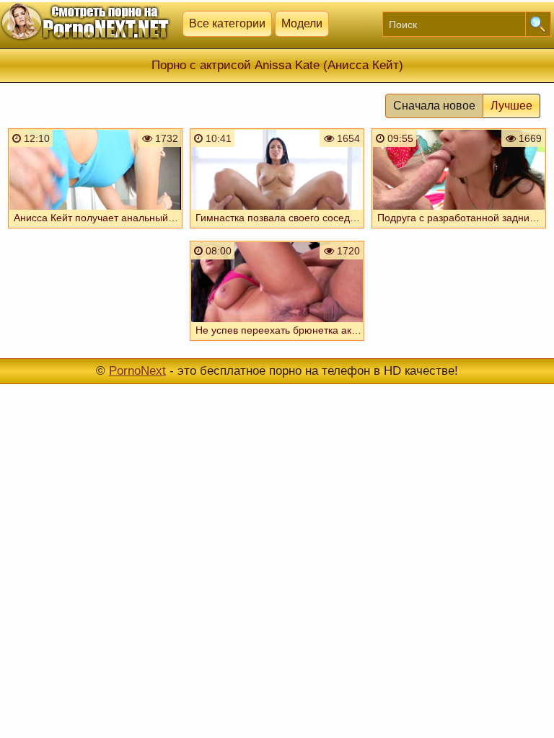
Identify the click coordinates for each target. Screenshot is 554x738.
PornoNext (137, 371)
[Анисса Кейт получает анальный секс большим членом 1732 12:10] (95, 230)
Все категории (227, 23)
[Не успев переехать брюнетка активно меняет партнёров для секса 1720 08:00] (277, 342)
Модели (301, 23)
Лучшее (511, 105)
